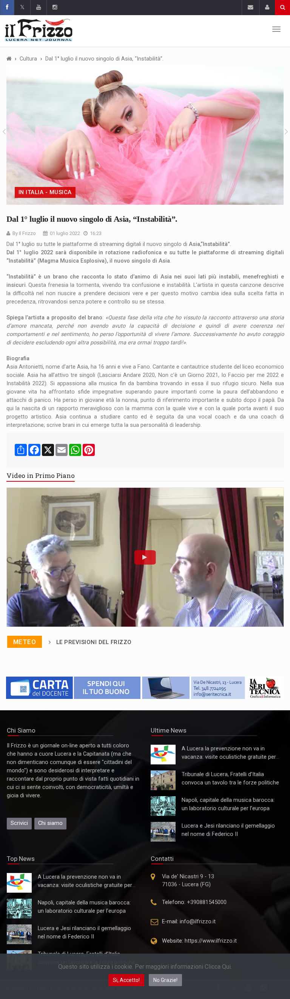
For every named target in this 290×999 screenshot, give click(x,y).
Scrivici (19, 823)
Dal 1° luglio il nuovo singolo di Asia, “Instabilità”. (104, 59)
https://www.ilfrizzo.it (211, 941)
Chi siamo (50, 823)
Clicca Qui (218, 966)
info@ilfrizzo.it (198, 921)
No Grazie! (165, 980)
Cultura (28, 59)
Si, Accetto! (126, 980)
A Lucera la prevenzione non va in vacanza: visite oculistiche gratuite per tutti (229, 757)
